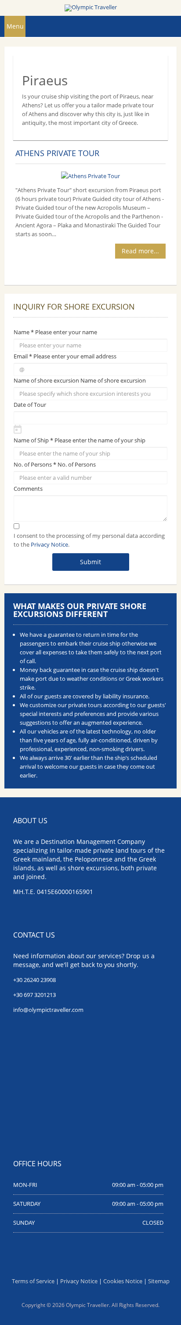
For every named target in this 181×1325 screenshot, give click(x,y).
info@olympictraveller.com (48, 1010)
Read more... (140, 251)
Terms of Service (33, 1281)
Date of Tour (30, 405)
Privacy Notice (49, 544)
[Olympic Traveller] (90, 7)
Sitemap (159, 1281)
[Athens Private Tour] (90, 175)
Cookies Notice (122, 1281)
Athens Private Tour (57, 153)
